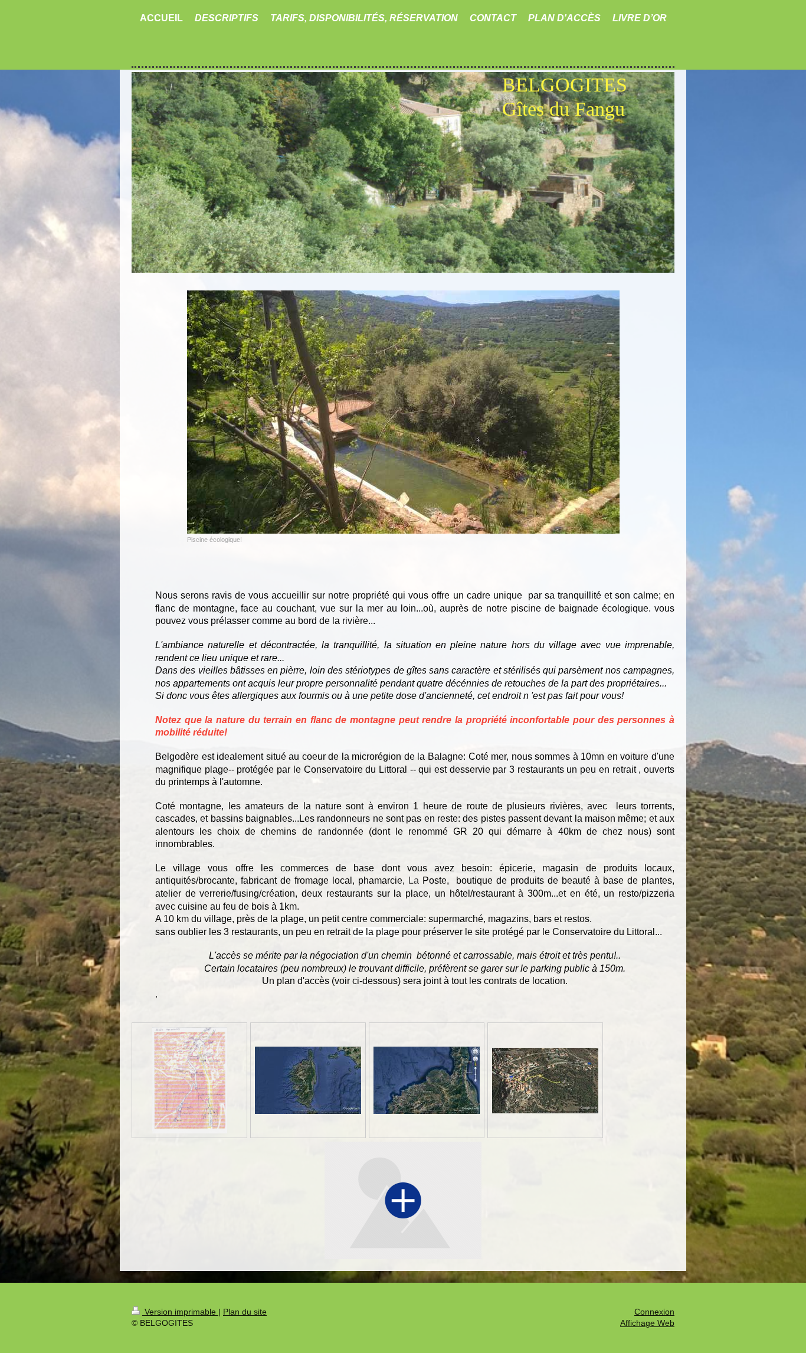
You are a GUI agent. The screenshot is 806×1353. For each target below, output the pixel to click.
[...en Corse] (308, 1080)
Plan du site (245, 1311)
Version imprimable (180, 1311)
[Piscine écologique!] (403, 412)
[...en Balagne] (426, 1080)
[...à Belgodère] (545, 1080)
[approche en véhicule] (189, 1080)
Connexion (654, 1311)
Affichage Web (647, 1323)
